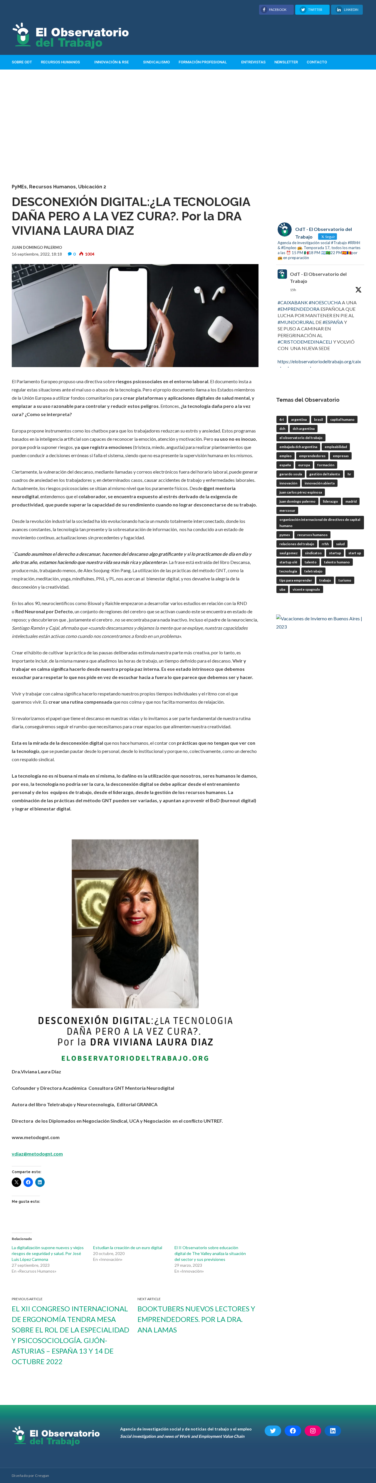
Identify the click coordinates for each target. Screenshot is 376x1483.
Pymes (284, 535)
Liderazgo (330, 501)
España (285, 465)
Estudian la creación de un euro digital (127, 1247)
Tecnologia (288, 571)
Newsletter (286, 62)
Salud (340, 544)
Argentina (299, 419)
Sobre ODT (22, 62)
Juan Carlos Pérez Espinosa (300, 492)
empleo (285, 456)
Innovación (288, 483)
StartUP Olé (288, 562)
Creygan (42, 1475)
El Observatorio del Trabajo (301, 437)
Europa (304, 465)
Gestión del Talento (324, 474)
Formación (325, 465)
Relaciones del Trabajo (296, 544)
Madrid (351, 501)
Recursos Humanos (60, 62)
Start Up (354, 553)
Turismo (344, 580)
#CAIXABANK (293, 302)
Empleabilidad (336, 447)
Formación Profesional (203, 62)
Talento (311, 562)
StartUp (335, 553)
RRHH (325, 544)
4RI (281, 419)
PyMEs (19, 187)
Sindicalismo (156, 62)
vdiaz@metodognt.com (37, 1153)
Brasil (318, 419)
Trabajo (325, 580)
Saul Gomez (288, 553)
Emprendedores (312, 456)
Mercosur (287, 510)
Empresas (341, 456)
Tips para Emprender (295, 580)
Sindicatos (313, 553)
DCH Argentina (304, 428)
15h (293, 290)
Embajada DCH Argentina (298, 447)
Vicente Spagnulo (306, 589)
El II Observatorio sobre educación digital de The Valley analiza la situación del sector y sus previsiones (210, 1253)
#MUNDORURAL (296, 322)
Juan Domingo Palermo (297, 501)
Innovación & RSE (111, 62)
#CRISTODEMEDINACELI (305, 341)
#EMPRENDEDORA (299, 309)
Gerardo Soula (290, 474)
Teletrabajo (313, 571)
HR (349, 474)
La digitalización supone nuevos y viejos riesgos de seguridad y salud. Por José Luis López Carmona (48, 1253)
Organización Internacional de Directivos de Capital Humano (319, 522)
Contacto (317, 62)
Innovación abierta (320, 483)
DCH (282, 428)
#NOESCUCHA (325, 302)
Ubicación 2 (92, 187)
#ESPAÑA (333, 322)
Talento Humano (337, 562)
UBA (282, 589)
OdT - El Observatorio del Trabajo (318, 277)
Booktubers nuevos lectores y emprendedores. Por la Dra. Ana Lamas (196, 1319)
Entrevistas (253, 62)
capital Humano (342, 419)
